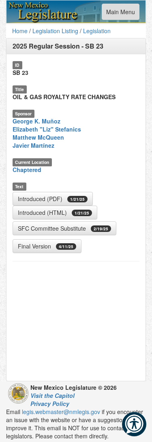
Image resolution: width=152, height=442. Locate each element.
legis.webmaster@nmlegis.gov (61, 412)
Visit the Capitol (52, 395)
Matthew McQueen (38, 137)
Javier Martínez (33, 145)
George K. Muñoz (36, 121)
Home (20, 31)
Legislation (97, 31)
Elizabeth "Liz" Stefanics (47, 129)
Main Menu (120, 13)
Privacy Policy (49, 404)
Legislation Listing (55, 31)
